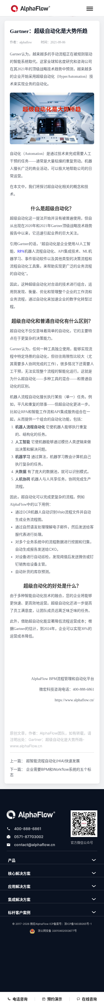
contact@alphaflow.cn (34, 844)
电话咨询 (20, 999)
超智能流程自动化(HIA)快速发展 (53, 760)
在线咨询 (89, 999)
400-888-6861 (27, 828)
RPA (20, 251)
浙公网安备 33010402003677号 (57, 930)
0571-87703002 (28, 836)
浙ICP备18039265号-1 (78, 923)
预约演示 (54, 999)
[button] (89, 9)
